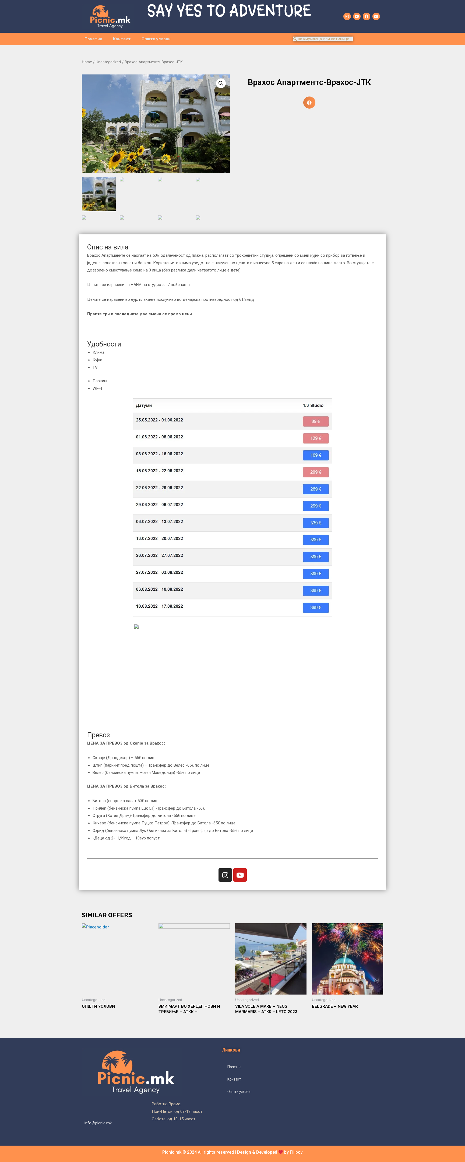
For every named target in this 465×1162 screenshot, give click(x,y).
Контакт (122, 39)
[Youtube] (357, 16)
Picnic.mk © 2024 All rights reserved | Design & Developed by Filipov (232, 1152)
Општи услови (156, 39)
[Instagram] (347, 16)
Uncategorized (108, 62)
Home (87, 62)
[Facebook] (366, 16)
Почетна (93, 39)
